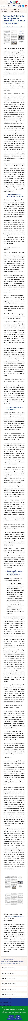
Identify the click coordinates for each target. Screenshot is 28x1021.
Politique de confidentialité (14, 1018)
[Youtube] (26, 6)
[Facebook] (19, 6)
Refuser (18, 1016)
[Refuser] (26, 1013)
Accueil (3, 9)
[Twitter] (23, 6)
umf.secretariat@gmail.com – (16, 916)
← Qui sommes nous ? (7, 959)
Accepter (11, 1016)
